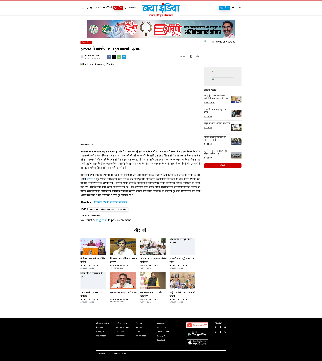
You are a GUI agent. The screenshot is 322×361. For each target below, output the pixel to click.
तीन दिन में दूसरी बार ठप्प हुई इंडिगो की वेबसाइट (215, 152)
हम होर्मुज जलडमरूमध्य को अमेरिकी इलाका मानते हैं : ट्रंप (216, 97)
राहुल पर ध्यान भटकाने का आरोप (217, 123)
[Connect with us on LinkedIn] (220, 332)
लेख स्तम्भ (139, 323)
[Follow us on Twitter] (216, 332)
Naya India (209, 103)
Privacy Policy (162, 336)
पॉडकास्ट (132, 7)
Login (238, 7)
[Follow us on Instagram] (220, 327)
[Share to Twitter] (114, 57)
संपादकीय (139, 327)
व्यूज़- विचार (224, 7)
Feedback (161, 340)
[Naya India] (161, 16)
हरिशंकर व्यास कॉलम (102, 323)
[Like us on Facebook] (216, 327)
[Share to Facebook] (109, 57)
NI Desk (208, 116)
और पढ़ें (222, 166)
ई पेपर (119, 7)
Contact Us (161, 327)
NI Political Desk (92, 56)
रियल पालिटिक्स (86, 42)
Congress (93, 209)
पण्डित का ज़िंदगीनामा (122, 327)
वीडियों (109, 7)
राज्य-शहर (97, 7)
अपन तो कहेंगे (120, 336)
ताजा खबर (210, 90)
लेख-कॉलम (99, 327)
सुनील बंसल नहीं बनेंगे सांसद (123, 292)
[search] (87, 8)
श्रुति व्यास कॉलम (121, 323)
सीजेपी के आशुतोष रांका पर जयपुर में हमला (215, 138)
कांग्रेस (90, 179)
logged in (101, 220)
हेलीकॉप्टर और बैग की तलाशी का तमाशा (110, 202)
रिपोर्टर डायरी (120, 332)
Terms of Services (164, 332)
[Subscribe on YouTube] (225, 327)
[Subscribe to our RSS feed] (225, 332)
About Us (161, 323)
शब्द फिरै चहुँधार (141, 336)
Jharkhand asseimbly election (114, 209)
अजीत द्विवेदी (100, 332)
